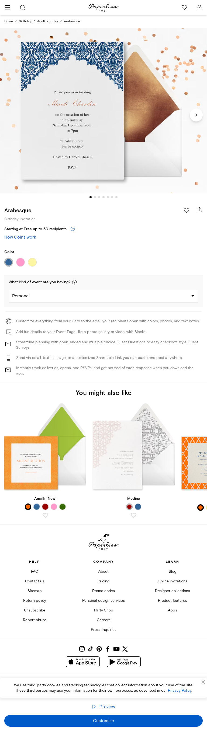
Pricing (103, 581)
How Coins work (20, 237)
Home (8, 21)
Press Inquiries (103, 629)
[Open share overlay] (199, 209)
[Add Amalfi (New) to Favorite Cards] (45, 515)
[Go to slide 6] (112, 197)
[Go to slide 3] (99, 197)
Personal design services (103, 600)
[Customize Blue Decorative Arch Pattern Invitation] (103, 110)
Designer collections (172, 591)
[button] (74, 282)
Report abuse (34, 620)
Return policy (34, 600)
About (103, 571)
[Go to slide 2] (95, 197)
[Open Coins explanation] (72, 229)
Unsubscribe (34, 610)
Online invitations (172, 581)
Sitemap (34, 591)
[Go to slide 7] (116, 197)
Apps (172, 610)
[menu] (7, 7)
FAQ (34, 571)
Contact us (34, 581)
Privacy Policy (179, 690)
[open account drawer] (199, 7)
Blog (172, 571)
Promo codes (103, 591)
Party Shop (103, 610)
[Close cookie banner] (203, 682)
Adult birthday (47, 21)
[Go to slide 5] (108, 197)
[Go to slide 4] (103, 197)
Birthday (25, 21)
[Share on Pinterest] (99, 649)
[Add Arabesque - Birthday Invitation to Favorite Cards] (186, 210)
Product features (172, 600)
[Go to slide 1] (90, 197)
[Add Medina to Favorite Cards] (133, 515)
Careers (104, 620)
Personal (21, 296)
